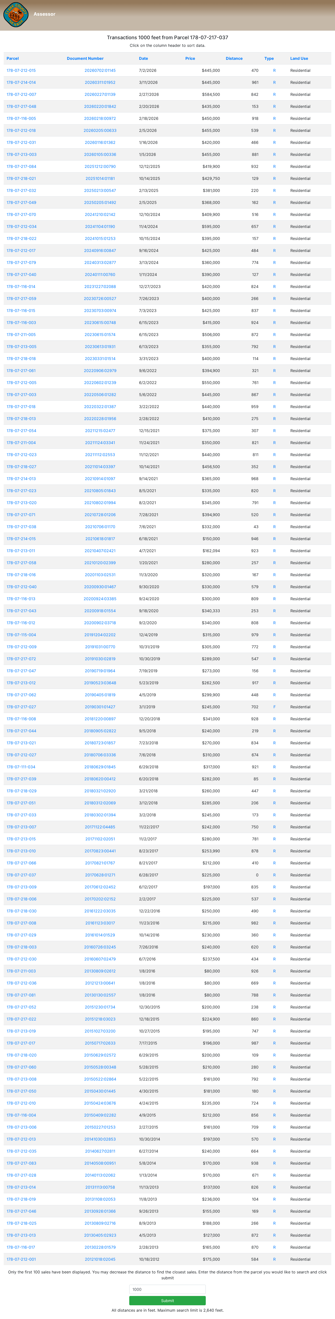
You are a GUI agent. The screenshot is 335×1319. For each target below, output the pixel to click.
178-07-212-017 (21, 250)
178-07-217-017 (21, 1043)
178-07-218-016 (21, 574)
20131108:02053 (100, 1199)
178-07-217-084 (21, 166)
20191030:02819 (100, 658)
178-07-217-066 (21, 862)
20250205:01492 (100, 202)
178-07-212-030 (22, 959)
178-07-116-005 (21, 118)
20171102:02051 (100, 838)
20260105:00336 (100, 154)
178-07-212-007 (21, 94)
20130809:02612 (100, 971)
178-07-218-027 (21, 466)
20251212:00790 (100, 166)
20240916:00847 (100, 250)
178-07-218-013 (21, 418)
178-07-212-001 (21, 1259)
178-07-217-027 (21, 706)
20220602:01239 (100, 382)
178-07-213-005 (22, 346)
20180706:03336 (100, 754)
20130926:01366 (100, 1211)
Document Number (85, 58)
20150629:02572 (100, 1055)
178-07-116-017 (21, 1247)
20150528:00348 (100, 1067)
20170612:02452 (100, 886)
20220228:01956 (100, 418)
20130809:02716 (100, 1223)
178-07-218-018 (21, 358)
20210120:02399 (100, 562)
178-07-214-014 (21, 82)
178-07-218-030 (22, 910)
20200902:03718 (100, 622)
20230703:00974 (100, 310)
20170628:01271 (100, 874)
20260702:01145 (100, 70)
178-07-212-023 (22, 454)
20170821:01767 (100, 862)
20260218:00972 (100, 118)
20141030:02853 (100, 1139)
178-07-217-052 (21, 1007)
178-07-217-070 (21, 214)
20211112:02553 (100, 454)
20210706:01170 (100, 526)
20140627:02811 (100, 1151)
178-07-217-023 (21, 490)
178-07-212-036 (22, 983)
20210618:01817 (100, 538)
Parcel (13, 58)
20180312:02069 (100, 802)
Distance (234, 58)
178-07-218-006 (22, 898)
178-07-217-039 (21, 778)
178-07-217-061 (21, 370)
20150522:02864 (100, 1079)
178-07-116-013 (21, 598)
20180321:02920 (100, 790)
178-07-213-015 (21, 838)
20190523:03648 (100, 682)
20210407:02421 (100, 550)
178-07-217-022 (21, 1019)
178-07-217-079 (21, 262)
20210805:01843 (100, 490)
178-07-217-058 (21, 562)
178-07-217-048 (21, 106)
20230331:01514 (100, 358)
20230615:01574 (100, 334)
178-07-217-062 (21, 694)
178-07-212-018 (21, 130)
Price (190, 58)
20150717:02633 (100, 1043)
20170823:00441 (100, 850)
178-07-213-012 (21, 682)
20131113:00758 (100, 1187)
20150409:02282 (100, 1115)
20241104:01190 (100, 226)
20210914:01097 (100, 478)
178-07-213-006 (22, 1127)
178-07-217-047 (21, 670)
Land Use (299, 58)
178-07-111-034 (21, 766)
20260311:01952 (100, 82)
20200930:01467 (100, 586)
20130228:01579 (100, 1247)
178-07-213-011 (21, 550)
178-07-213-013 (21, 1235)
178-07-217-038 (21, 526)
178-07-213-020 (22, 502)
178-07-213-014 (21, 1187)
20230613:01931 (100, 346)
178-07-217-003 (21, 394)
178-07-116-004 (21, 1115)
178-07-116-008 (21, 718)
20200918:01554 (100, 610)
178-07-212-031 (21, 142)
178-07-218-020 (22, 1055)
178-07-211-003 (21, 971)
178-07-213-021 (21, 742)
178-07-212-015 (21, 70)
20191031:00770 (100, 646)
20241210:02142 (100, 214)
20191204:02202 (100, 634)
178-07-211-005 (21, 334)
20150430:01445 (100, 1091)
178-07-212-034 (22, 226)
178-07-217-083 (21, 1163)
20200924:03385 (100, 598)
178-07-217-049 (21, 202)
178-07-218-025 (22, 1223)
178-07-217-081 (21, 995)
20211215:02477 (100, 430)
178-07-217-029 (21, 935)
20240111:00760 (100, 274)
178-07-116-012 (21, 622)
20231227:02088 (100, 286)
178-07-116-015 (21, 310)
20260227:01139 (100, 94)
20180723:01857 (100, 742)
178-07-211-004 (21, 442)
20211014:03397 (100, 466)
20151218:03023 (100, 1019)
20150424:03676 (100, 1103)
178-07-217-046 (21, 1211)
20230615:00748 (100, 322)
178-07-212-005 (22, 382)
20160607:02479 (100, 959)
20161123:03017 (100, 923)
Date (143, 58)
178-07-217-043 (21, 610)
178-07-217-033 (21, 814)
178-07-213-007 (21, 826)
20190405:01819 (100, 694)
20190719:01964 (100, 670)
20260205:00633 (100, 130)
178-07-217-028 (21, 1175)
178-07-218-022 (22, 238)
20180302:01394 (100, 814)
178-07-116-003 (21, 322)
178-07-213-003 (22, 154)
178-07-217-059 (21, 298)
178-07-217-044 (21, 730)
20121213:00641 (100, 983)
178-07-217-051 (21, 802)
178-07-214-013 (21, 478)
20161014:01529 (100, 935)
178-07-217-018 (21, 406)
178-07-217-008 (21, 923)
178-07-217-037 (21, 874)
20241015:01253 (100, 238)
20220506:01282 (100, 394)
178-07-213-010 (21, 850)
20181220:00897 (100, 718)
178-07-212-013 (21, 1139)
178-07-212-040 (22, 586)
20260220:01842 (100, 106)
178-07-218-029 (22, 790)
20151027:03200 (100, 1031)
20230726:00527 (100, 298)
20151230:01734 (100, 1007)
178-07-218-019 (21, 1199)
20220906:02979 (100, 370)
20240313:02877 (100, 262)
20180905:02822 (100, 730)
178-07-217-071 (21, 514)
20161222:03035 (100, 910)
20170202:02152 (100, 898)
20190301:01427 (100, 706)
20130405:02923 (100, 1235)
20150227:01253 (100, 1127)
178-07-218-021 (21, 178)
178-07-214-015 (21, 538)
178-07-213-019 (21, 1031)
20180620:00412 (100, 778)
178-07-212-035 (22, 1151)
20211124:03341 (100, 442)
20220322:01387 (100, 406)
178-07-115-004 (21, 634)
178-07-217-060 (21, 1067)
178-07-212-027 (21, 754)
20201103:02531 (100, 574)
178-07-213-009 (22, 886)
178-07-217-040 (21, 274)
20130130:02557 (100, 995)
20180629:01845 (100, 766)
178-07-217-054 (21, 430)
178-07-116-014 (21, 286)
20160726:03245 (100, 947)
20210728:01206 (100, 514)
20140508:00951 (100, 1163)
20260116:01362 (100, 142)
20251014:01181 (100, 178)
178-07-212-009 (22, 646)
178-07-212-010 (21, 1103)
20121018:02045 (100, 1259)
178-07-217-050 (21, 1091)
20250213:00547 (100, 190)
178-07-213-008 (22, 1079)
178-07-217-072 (21, 658)
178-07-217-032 (21, 190)
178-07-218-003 (22, 947)
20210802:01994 (100, 502)
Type (269, 58)
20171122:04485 (100, 826)
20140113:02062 (100, 1175)
